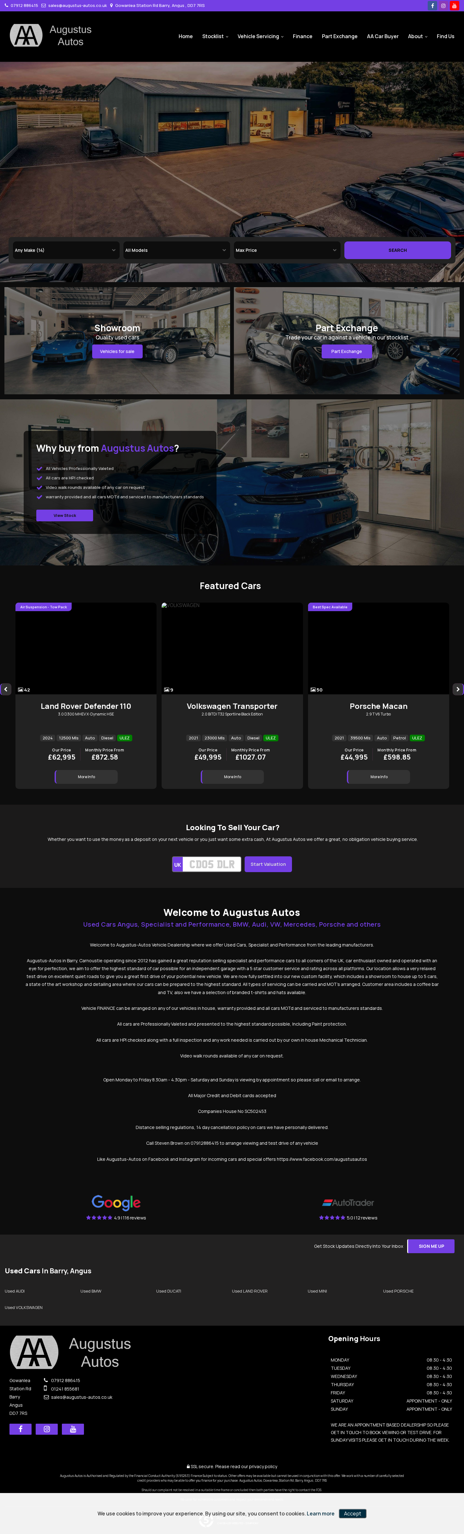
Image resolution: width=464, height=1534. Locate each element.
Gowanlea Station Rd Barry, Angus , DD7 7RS (159, 5)
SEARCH (398, 250)
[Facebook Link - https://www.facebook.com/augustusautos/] (432, 5)
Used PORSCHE (398, 1291)
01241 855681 (64, 1389)
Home (186, 36)
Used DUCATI (168, 1291)
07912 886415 (24, 5)
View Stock (65, 515)
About (415, 36)
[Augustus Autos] (50, 35)
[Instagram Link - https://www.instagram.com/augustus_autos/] (443, 5)
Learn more (321, 1513)
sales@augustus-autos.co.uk (77, 5)
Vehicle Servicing (258, 36)
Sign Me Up (431, 1246)
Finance (302, 36)
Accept (352, 1513)
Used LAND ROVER (250, 1291)
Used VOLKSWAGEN (24, 1307)
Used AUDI (15, 1291)
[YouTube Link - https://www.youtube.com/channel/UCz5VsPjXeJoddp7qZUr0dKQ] (454, 5)
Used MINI (317, 1291)
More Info (86, 776)
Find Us (446, 36)
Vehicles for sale (117, 351)
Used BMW (90, 1291)
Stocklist (213, 36)
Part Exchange (340, 36)
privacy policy (263, 1466)
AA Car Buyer (383, 36)
